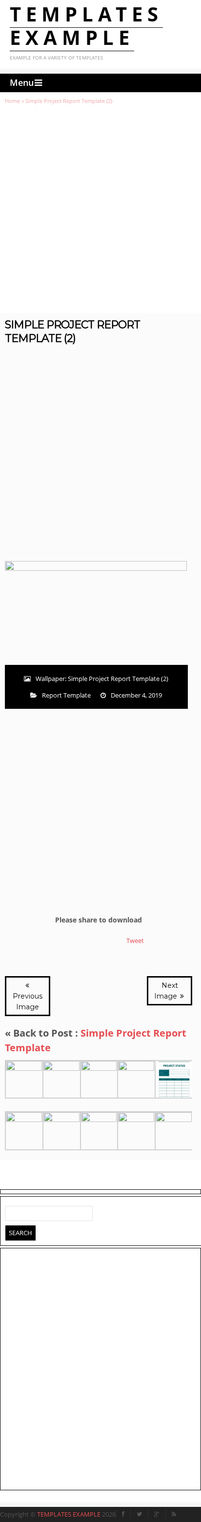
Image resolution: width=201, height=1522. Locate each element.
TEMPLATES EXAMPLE (86, 25)
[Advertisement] (100, 208)
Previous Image (27, 1001)
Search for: (12, 1211)
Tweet (135, 940)
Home (12, 100)
